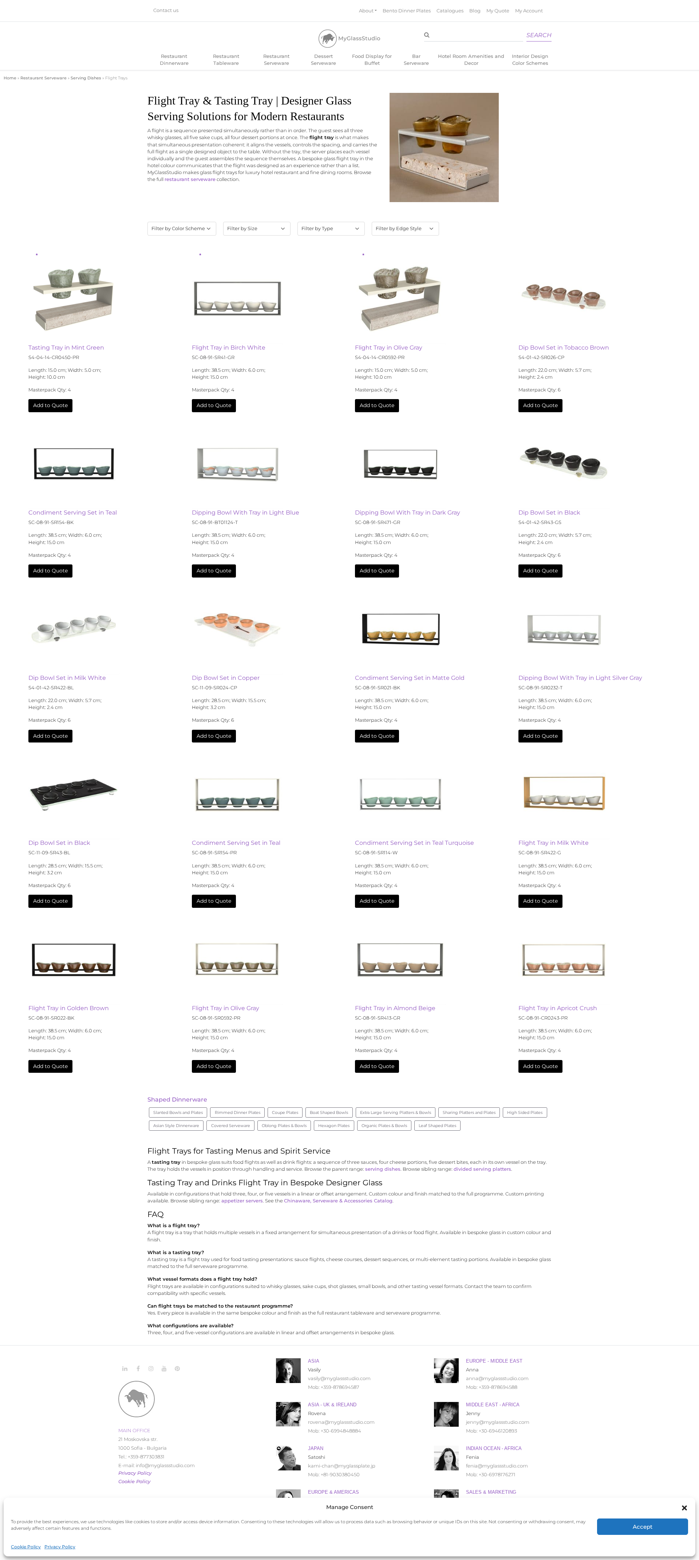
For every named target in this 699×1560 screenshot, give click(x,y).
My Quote (497, 10)
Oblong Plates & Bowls (284, 1125)
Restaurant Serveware (276, 60)
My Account (529, 10)
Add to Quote (50, 405)
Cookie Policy (26, 1546)
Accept (642, 1526)
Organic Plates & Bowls (384, 1125)
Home (10, 77)
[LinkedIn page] (124, 1368)
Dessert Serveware (323, 60)
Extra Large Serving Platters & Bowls (395, 1112)
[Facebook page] (138, 1368)
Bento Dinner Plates (407, 10)
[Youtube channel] (164, 1368)
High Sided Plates (524, 1112)
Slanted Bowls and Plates (178, 1112)
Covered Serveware (230, 1125)
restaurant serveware (190, 179)
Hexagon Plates (334, 1125)
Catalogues (450, 10)
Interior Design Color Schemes (530, 60)
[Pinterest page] (177, 1368)
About (366, 10)
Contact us (165, 10)
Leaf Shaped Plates (437, 1125)
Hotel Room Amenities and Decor (471, 60)
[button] (684, 1507)
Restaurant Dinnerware (174, 60)
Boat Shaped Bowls (329, 1112)
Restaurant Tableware (226, 60)
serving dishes (382, 1169)
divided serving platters (482, 1169)
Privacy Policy (59, 1546)
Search (539, 35)
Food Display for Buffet (372, 60)
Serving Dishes (86, 77)
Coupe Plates (285, 1112)
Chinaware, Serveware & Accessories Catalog (338, 1201)
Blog (475, 10)
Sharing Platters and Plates (469, 1112)
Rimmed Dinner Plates (237, 1112)
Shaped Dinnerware (177, 1099)
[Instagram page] (151, 1368)
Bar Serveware (416, 60)
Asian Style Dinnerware (176, 1125)
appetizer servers (242, 1201)
